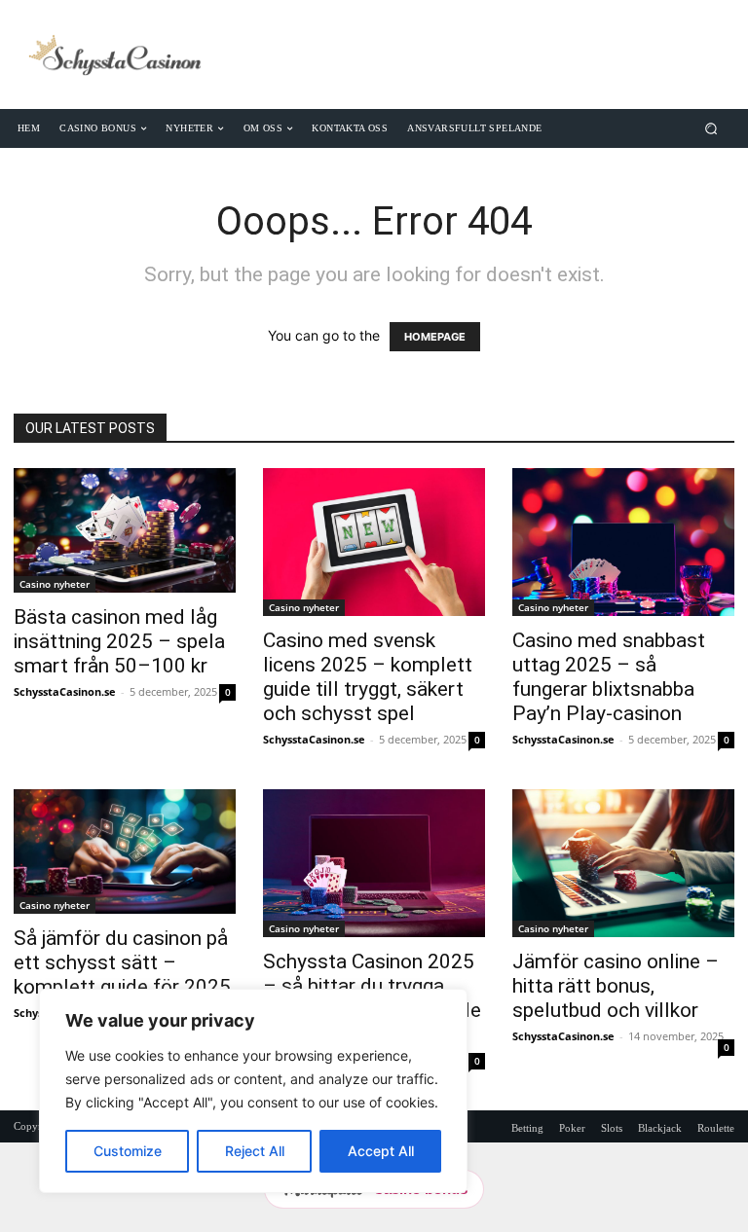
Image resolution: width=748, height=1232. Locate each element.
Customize (128, 1150)
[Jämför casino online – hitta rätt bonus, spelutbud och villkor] (623, 863)
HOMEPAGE (435, 337)
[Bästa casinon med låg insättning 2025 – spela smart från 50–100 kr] (125, 530)
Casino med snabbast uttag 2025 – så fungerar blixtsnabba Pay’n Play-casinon (608, 677)
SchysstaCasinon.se (65, 691)
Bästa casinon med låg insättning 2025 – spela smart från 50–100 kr (119, 641)
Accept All (381, 1150)
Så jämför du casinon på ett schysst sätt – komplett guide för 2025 (122, 962)
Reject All (254, 1150)
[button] (711, 128)
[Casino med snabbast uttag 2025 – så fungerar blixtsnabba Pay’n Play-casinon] (623, 542)
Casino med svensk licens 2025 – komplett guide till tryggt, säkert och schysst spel (367, 677)
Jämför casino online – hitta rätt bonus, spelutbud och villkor (615, 986)
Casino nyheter (54, 584)
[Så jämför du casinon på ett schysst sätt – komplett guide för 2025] (125, 851)
